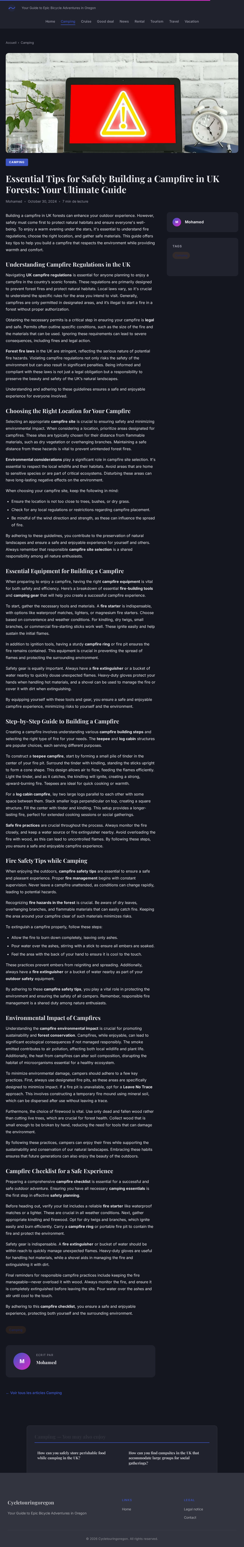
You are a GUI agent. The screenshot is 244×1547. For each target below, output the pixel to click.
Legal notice (193, 1509)
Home (50, 21)
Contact (190, 1517)
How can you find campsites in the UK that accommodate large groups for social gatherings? (164, 1457)
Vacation (192, 21)
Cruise (86, 21)
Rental (140, 21)
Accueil (11, 42)
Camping (68, 21)
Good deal (105, 21)
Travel (174, 21)
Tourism (156, 21)
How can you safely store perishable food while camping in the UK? (71, 1455)
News (124, 21)
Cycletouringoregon (31, 1502)
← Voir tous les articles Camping (34, 1393)
